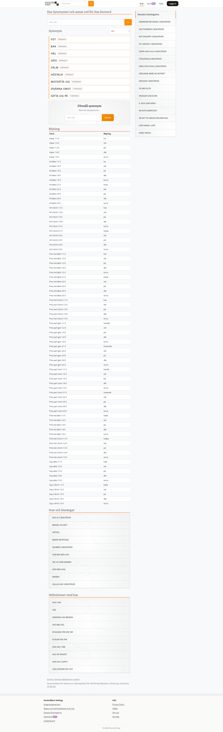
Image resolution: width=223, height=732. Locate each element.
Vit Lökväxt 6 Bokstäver (150, 44)
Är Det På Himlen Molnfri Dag (153, 118)
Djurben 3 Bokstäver (62, 547)
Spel (151, 3)
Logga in (172, 3)
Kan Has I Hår (58, 647)
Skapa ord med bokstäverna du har (59, 708)
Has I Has (56, 602)
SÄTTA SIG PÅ (59, 96)
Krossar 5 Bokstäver (149, 81)
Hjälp (161, 3)
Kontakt (115, 716)
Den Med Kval (59, 569)
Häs (54, 610)
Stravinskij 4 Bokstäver (150, 59)
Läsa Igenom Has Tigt (62, 669)
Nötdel (56, 532)
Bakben (55, 577)
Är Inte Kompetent (148, 110)
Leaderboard (49, 721)
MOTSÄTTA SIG (60, 81)
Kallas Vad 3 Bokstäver (63, 584)
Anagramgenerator (52, 704)
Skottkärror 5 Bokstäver (151, 29)
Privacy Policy (118, 704)
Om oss (115, 712)
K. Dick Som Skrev (147, 103)
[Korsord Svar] (52, 4)
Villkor (115, 708)
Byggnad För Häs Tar (62, 632)
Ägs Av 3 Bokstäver (61, 517)
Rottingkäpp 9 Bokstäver (151, 36)
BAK (53, 46)
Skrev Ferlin (145, 133)
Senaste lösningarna (53, 712)
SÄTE (54, 60)
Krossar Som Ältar (148, 96)
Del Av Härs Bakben (61, 562)
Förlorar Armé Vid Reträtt (152, 73)
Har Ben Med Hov (60, 554)
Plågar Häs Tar (59, 639)
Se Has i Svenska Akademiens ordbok (63, 679)
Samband (50, 716)
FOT (53, 39)
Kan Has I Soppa (59, 661)
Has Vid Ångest (59, 654)
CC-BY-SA (51, 686)
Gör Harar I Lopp (147, 125)
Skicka (108, 117)
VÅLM (54, 67)
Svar (142, 3)
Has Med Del (58, 624)
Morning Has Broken (62, 617)
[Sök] (91, 3)
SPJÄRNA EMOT (61, 88)
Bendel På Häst (59, 525)
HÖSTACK (57, 74)
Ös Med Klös (145, 88)
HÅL (53, 53)
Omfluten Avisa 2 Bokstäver (152, 66)
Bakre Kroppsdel (60, 539)
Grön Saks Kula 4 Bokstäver (152, 51)
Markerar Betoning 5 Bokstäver (154, 22)
